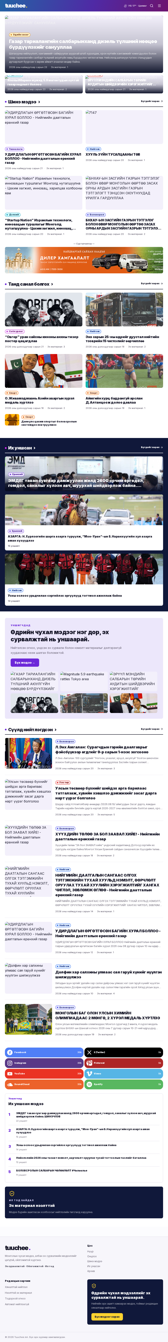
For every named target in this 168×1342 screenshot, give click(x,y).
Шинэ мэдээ (94, 1261)
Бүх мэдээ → (25, 662)
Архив (91, 1271)
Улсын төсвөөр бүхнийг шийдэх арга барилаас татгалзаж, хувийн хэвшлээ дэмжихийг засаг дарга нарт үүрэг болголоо (106, 793)
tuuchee (16, 5)
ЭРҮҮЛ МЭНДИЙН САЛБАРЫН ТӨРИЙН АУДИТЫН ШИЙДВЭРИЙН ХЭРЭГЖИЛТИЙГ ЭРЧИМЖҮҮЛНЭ (120, 84)
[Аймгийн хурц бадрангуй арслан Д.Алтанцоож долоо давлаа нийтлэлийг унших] (124, 371)
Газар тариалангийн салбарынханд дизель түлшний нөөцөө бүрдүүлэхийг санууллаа (83, 44)
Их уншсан (93, 1266)
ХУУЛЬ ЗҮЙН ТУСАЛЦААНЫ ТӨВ (113, 154)
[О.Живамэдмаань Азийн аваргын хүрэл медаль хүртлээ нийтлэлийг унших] (43, 371)
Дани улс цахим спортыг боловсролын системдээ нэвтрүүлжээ (49, 423)
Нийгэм (95, 149)
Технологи (16, 149)
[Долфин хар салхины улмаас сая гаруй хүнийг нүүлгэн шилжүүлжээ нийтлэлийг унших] (28, 978)
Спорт (13, 393)
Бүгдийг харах (150, 101)
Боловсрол (97, 214)
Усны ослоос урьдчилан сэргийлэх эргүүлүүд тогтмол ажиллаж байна (65, 595)
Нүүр (90, 1251)
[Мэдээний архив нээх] (151, 5)
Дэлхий (14, 214)
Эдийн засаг (21, 34)
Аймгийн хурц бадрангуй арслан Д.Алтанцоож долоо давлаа (114, 400)
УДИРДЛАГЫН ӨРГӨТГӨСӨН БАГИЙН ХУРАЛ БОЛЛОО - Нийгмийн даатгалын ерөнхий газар (43, 158)
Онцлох (92, 1256)
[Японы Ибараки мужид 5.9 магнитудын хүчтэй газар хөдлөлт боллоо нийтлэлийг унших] (84, 681)
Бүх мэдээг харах (107, 1316)
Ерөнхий (17, 474)
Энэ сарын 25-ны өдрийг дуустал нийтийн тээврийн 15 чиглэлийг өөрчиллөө (122, 339)
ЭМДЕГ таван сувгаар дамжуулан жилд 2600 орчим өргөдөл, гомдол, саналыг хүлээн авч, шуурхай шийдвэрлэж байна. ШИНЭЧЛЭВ (76, 485)
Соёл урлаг (16, 331)
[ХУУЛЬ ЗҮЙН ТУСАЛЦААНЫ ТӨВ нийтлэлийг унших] (124, 127)
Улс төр (64, 782)
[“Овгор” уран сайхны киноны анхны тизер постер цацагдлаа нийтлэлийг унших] (43, 309)
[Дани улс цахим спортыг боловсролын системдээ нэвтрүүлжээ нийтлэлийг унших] (12, 419)
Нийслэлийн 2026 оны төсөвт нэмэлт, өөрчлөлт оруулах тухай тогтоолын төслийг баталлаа (81, 1157)
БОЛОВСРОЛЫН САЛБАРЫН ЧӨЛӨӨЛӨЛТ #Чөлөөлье (51, 1170)
